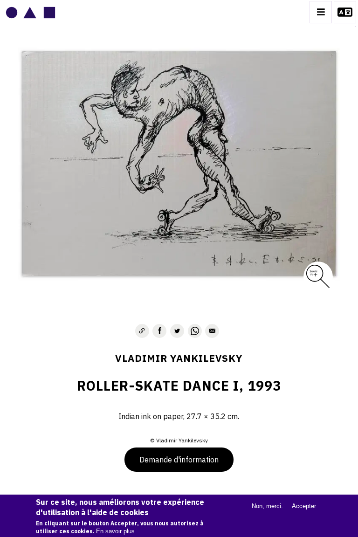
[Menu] (321, 12)
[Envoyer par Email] (212, 331)
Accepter (304, 506)
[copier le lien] (142, 331)
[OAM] (30, 12)
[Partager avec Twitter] (177, 331)
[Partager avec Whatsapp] (195, 331)
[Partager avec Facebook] (159, 331)
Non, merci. (267, 506)
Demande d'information (179, 459)
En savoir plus (115, 531)
